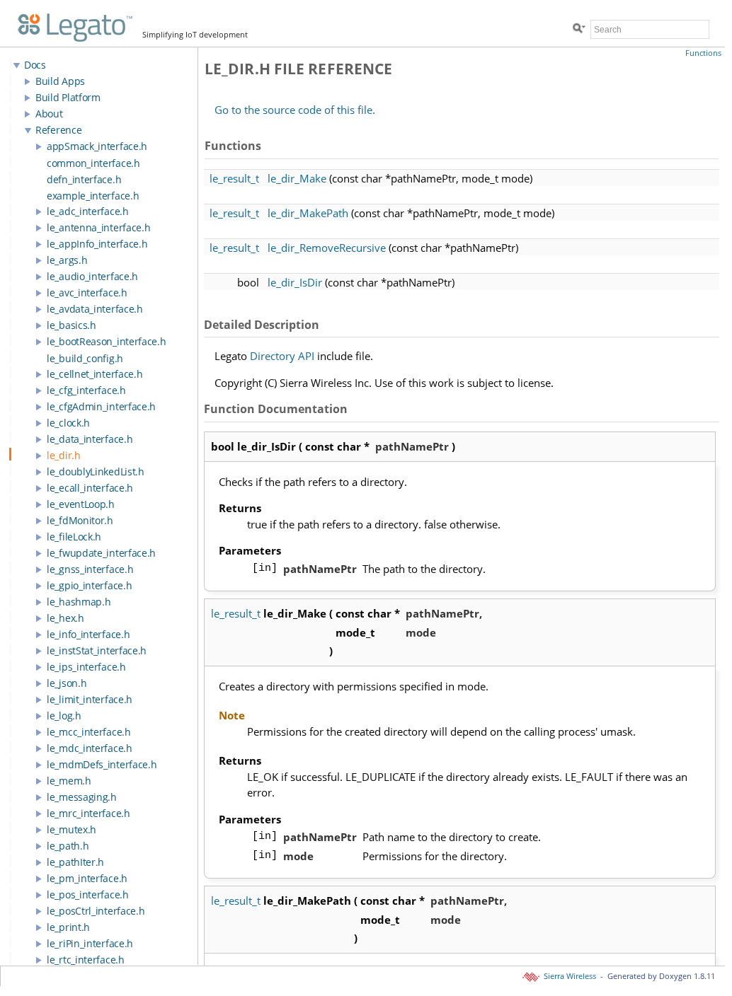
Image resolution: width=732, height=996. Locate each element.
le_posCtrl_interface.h (95, 910)
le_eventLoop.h (81, 504)
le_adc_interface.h (88, 211)
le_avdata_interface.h (95, 308)
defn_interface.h (84, 179)
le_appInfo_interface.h (97, 243)
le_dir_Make (297, 178)
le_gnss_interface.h (90, 569)
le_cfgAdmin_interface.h (101, 406)
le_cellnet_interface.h (94, 374)
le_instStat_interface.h (97, 650)
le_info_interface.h (88, 634)
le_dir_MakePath (308, 213)
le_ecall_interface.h (90, 487)
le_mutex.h (71, 829)
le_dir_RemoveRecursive (327, 248)
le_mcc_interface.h (89, 732)
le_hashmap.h (78, 601)
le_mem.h (69, 780)
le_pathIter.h (75, 862)
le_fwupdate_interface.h (101, 553)
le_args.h (67, 260)
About (49, 113)
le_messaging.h (82, 797)
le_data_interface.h (89, 439)
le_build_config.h (85, 358)
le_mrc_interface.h (88, 813)
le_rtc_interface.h (86, 959)
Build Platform (68, 97)
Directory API (282, 356)
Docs (35, 64)
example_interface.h (93, 195)
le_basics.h (71, 325)
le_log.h (64, 715)
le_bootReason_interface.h (106, 341)
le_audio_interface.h (92, 276)
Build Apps (60, 81)
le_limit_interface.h (89, 699)
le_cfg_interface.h (86, 390)
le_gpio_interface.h (89, 585)
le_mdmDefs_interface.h (101, 764)
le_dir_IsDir (295, 282)
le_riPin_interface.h (90, 943)
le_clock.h (68, 422)
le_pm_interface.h (87, 878)
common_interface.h (93, 163)
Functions (703, 53)
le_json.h (66, 683)
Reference (58, 130)
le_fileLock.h (74, 536)
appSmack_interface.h (97, 146)
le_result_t (234, 178)
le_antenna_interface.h (98, 227)
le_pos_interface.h (88, 894)
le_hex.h (65, 618)
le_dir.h (64, 455)
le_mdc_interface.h (89, 748)
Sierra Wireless (568, 976)
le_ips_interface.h (86, 666)
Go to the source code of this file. (295, 110)
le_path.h (67, 845)
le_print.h (68, 927)
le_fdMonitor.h (80, 520)
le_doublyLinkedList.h (95, 471)
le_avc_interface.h (87, 292)
